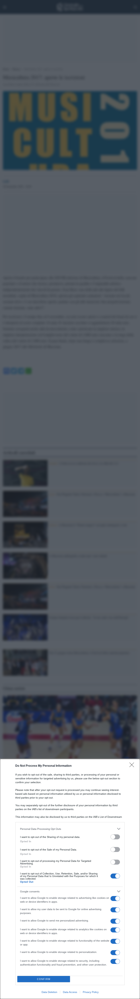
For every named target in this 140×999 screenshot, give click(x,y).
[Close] (132, 766)
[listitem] (70, 829)
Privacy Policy (91, 992)
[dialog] (70, 879)
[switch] (115, 836)
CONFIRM (43, 979)
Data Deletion (49, 992)
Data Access (70, 992)
